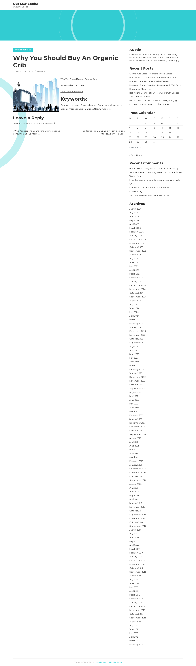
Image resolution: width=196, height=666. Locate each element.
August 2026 (135, 209)
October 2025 (136, 247)
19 (170, 132)
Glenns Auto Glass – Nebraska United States (150, 74)
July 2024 (133, 304)
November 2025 (137, 243)
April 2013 (134, 591)
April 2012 (133, 637)
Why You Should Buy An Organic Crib (78, 79)
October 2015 (136, 511)
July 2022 (133, 396)
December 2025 (137, 239)
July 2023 (133, 350)
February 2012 (136, 644)
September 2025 (137, 251)
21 (130, 137)
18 (162, 132)
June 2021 (134, 446)
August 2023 (135, 346)
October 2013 (136, 568)
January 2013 (135, 602)
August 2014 (135, 530)
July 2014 (133, 534)
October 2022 (136, 385)
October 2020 (136, 476)
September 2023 (137, 342)
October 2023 (136, 339)
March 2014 (134, 549)
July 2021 (133, 442)
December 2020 (137, 469)
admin (31, 71)
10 (154, 128)
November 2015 (137, 507)
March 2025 (135, 274)
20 (178, 132)
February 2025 (136, 278)
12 (170, 128)
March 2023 (135, 365)
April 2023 (134, 362)
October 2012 (136, 614)
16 (146, 132)
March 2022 (135, 411)
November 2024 (137, 289)
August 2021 (135, 438)
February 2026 (136, 232)
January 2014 (135, 556)
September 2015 (137, 514)
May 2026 (134, 220)
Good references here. (71, 91)
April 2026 (134, 224)
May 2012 (133, 633)
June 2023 (134, 354)
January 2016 (135, 503)
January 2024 (135, 327)
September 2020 (138, 480)
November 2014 (137, 518)
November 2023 (137, 335)
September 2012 (137, 618)
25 (162, 137)
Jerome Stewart (137, 172)
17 (154, 132)
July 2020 (133, 488)
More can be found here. (72, 85)
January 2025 (135, 281)
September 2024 (137, 297)
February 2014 (136, 553)
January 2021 (135, 465)
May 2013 (133, 587)
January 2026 (135, 235)
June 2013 (134, 583)
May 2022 (133, 404)
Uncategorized (23, 50)
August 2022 (135, 392)
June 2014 (134, 537)
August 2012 (135, 621)
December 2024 (137, 285)
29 (138, 142)
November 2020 (137, 472)
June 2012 (134, 629)
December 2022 (137, 377)
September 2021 (137, 434)
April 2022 (134, 407)
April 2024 (134, 316)
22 (138, 137)
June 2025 (134, 262)
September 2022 (137, 388)
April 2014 (134, 545)
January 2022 (135, 419)
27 (178, 137)
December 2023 (137, 331)
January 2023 (135, 373)
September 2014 (137, 526)
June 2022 (134, 400)
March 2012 (134, 641)
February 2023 (136, 369)
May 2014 (133, 541)
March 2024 (135, 320)
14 (130, 132)
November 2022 (137, 381)
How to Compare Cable (157, 195)
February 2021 (136, 461)
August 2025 (135, 255)
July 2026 (133, 213)
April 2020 (134, 499)
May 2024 (134, 312)
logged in (30, 123)
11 (162, 128)
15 (138, 132)
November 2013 (137, 564)
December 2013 (137, 560)
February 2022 (136, 415)
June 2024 (134, 308)
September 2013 (137, 572)
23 (146, 137)
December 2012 (137, 606)
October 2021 (136, 430)
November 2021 (137, 427)
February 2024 (136, 323)
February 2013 (136, 599)
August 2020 (135, 484)
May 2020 (134, 495)
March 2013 (134, 595)
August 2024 (135, 300)
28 (130, 142)
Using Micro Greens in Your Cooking (161, 168)
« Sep (132, 155)
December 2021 (137, 423)
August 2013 (135, 576)
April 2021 (133, 453)
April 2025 (134, 270)
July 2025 (133, 258)
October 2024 (136, 293)
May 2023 (134, 358)
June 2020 (134, 492)
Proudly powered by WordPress (109, 662)
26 (170, 137)
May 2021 (133, 449)
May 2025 (133, 266)
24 (154, 137)
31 (154, 142)
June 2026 (134, 216)
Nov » (139, 155)
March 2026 (135, 228)
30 (146, 142)
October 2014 (136, 522)
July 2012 (133, 625)
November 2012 (137, 610)
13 (178, 128)
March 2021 (134, 457)
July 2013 (133, 579)
